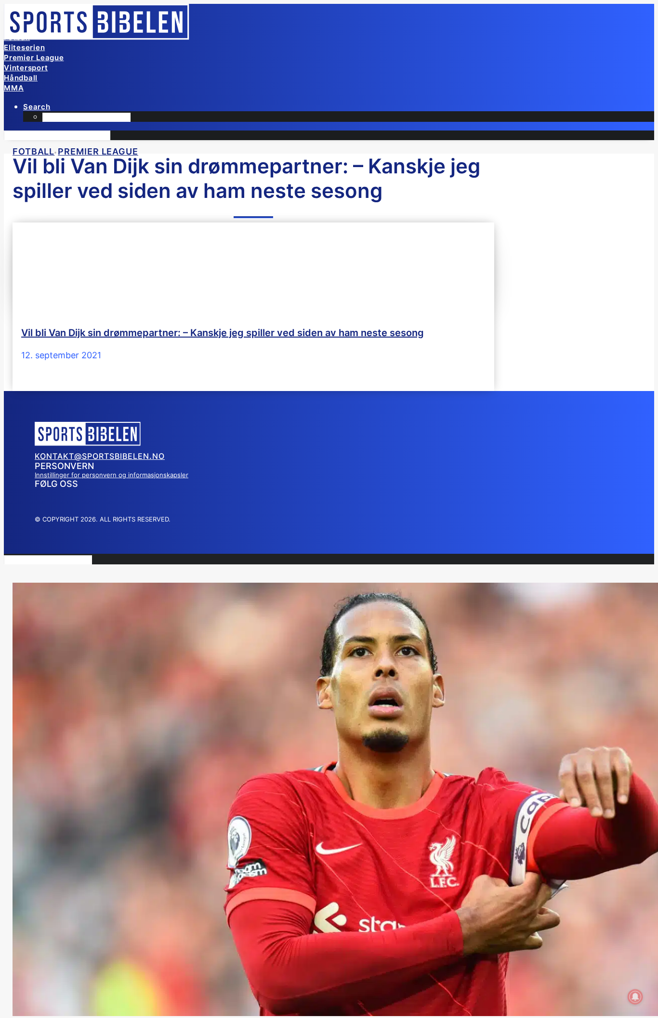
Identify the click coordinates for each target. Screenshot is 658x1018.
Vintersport (26, 67)
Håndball (21, 77)
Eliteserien (24, 47)
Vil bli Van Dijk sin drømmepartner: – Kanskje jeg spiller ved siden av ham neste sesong (222, 333)
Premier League (34, 57)
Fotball (17, 37)
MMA (14, 87)
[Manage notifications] (635, 997)
